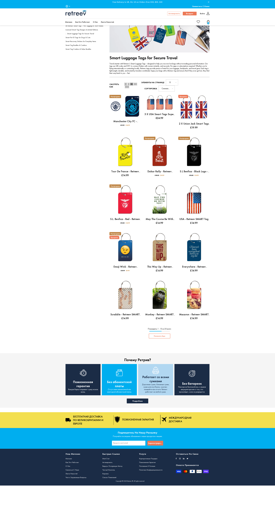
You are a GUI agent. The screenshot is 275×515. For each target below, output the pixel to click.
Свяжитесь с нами (200, 6)
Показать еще (159, 336)
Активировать (174, 13)
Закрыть (208, 2)
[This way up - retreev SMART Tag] (159, 247)
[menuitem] (86, 26)
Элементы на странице (152, 82)
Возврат (189, 13)
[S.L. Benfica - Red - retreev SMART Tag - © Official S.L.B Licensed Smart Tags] (125, 200)
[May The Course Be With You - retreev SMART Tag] (159, 200)
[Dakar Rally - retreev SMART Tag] (159, 152)
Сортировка (150, 88)
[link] (159, 35)
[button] (125, 84)
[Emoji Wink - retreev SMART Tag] (125, 247)
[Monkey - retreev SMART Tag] (159, 295)
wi (208, 22)
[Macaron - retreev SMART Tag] (193, 295)
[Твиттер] (187, 458)
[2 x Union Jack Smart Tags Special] (193, 107)
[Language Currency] (68, 6)
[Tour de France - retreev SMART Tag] (125, 152)
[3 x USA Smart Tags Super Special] (159, 103)
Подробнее (137, 401)
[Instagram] (180, 458)
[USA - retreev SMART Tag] (193, 200)
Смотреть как (114, 85)
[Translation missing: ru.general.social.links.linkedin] (183, 458)
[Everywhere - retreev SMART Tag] (193, 247)
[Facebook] (176, 458)
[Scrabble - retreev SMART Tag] (125, 295)
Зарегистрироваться (155, 443)
